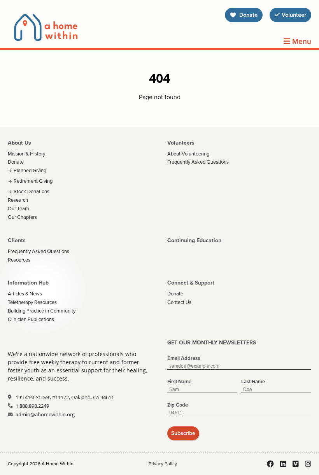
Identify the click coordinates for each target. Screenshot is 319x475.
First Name (179, 381)
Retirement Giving (33, 181)
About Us (19, 143)
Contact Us (179, 302)
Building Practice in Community (41, 310)
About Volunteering (188, 153)
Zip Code (177, 405)
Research (18, 200)
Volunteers (181, 143)
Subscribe (183, 433)
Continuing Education (194, 240)
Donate (16, 162)
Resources (19, 260)
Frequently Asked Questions (198, 162)
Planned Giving (30, 170)
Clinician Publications (31, 319)
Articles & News (25, 293)
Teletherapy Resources (32, 302)
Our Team (18, 208)
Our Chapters (22, 217)
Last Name (253, 381)
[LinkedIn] (283, 463)
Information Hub (28, 283)
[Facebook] (270, 463)
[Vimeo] (296, 463)
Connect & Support (190, 283)
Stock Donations (31, 191)
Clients (17, 240)
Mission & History (26, 153)
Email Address (183, 358)
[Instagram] (308, 463)
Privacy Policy (163, 463)
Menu (300, 41)
